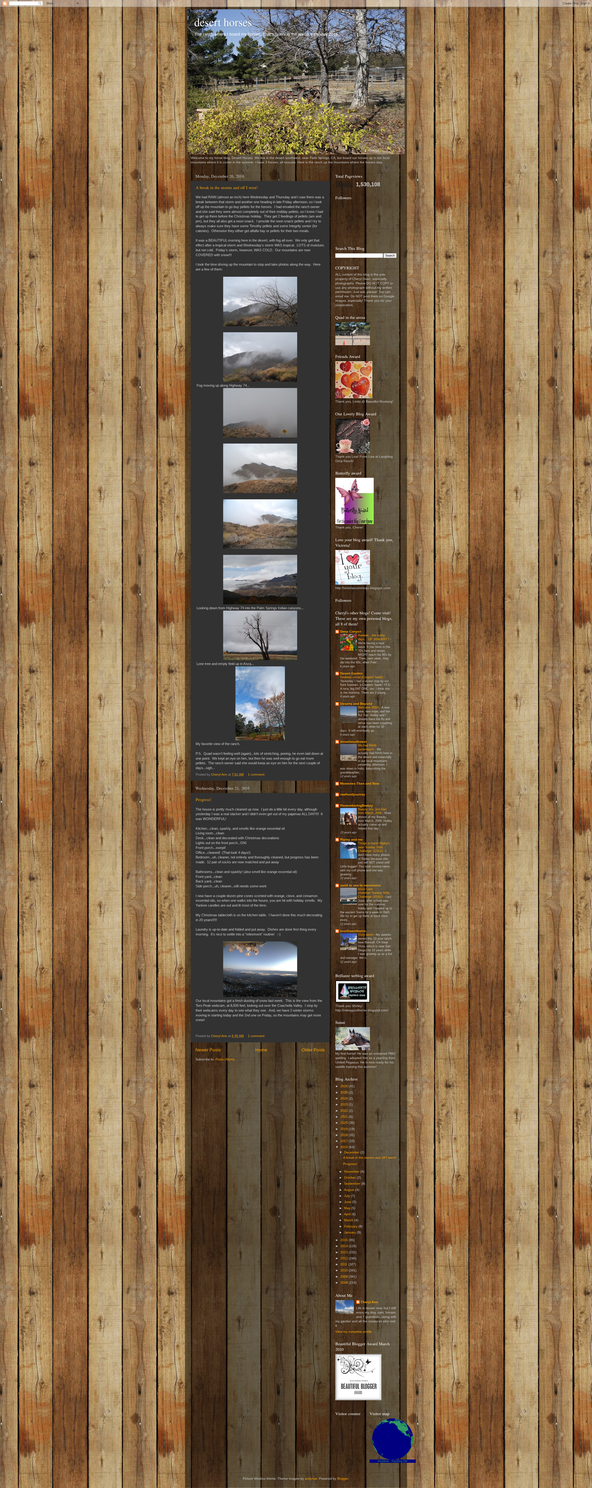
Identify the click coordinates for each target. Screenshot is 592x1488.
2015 (344, 1240)
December (352, 1152)
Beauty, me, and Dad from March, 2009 (372, 811)
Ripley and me (351, 839)
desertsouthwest (353, 741)
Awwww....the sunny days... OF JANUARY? (374, 637)
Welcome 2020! (369, 707)
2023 (344, 1104)
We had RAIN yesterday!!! (367, 747)
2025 (344, 1092)
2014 (344, 1246)
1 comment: (257, 774)
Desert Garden (351, 673)
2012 (344, 1258)
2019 (344, 1129)
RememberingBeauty (356, 805)
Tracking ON (399, 1461)
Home (261, 1049)
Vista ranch (366, 934)
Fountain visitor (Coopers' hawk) (362, 677)
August (349, 1190)
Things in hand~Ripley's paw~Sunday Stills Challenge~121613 (374, 847)
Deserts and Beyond (356, 703)
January (350, 1232)
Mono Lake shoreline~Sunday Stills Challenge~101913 (374, 892)
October (350, 1177)
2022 (344, 1110)
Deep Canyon (350, 631)
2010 (344, 1270)
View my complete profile (353, 1331)
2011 (344, 1264)
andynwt (311, 1478)
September (352, 1183)
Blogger (342, 1478)
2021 (344, 1116)
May (347, 1208)
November (352, 1171)
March (349, 1220)
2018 (344, 1135)
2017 (344, 1141)
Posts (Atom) (225, 1059)
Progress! (203, 799)
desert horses (223, 21)
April (348, 1214)
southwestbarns (353, 931)
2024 (344, 1098)
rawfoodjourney (352, 794)
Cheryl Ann (369, 1302)
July (347, 1196)
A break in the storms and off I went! (227, 187)
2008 (344, 1282)
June (348, 1202)
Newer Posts (208, 1049)
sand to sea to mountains (360, 885)
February (351, 1226)
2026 (344, 1086)
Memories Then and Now (359, 783)
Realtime (383, 1461)
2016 (344, 1147)
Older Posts (313, 1049)
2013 (344, 1252)
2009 (344, 1276)
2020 (344, 1123)
